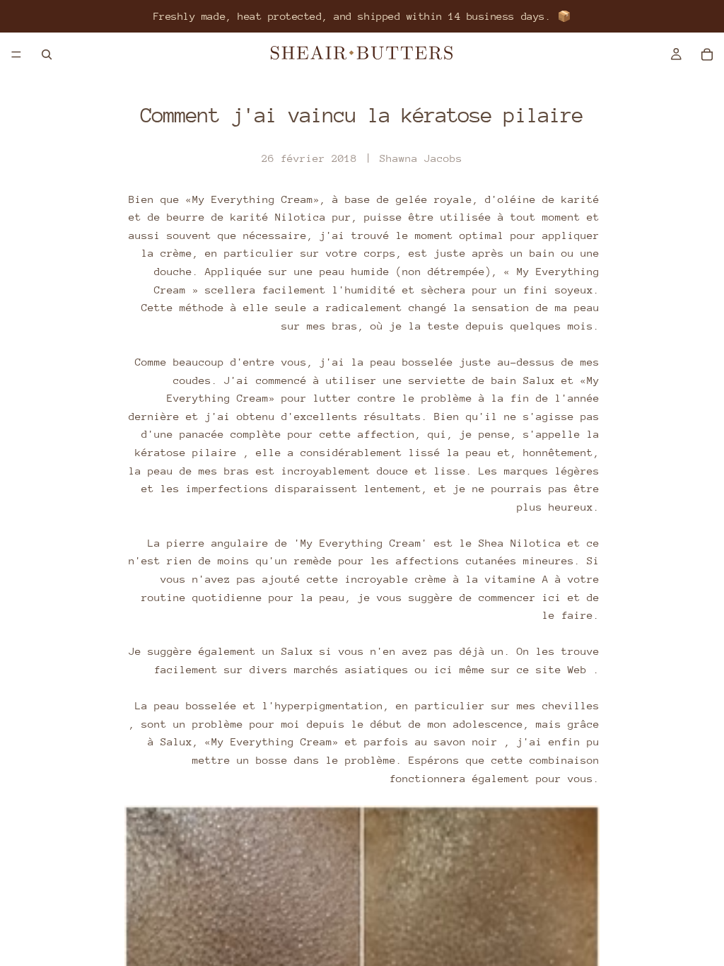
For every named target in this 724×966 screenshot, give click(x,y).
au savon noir (456, 741)
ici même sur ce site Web (510, 669)
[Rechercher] (46, 54)
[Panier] (707, 54)
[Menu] (16, 54)
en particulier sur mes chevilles (498, 705)
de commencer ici (510, 597)
